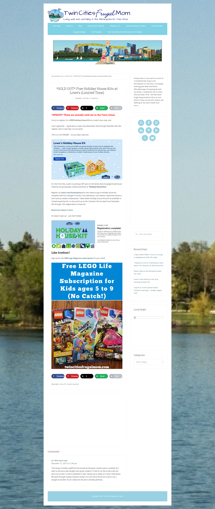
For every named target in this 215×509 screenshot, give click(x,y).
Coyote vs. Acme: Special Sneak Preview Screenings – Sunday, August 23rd (148, 290)
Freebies (69, 384)
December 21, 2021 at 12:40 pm (64, 463)
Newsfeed (76, 384)
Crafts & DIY (62, 384)
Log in (121, 496)
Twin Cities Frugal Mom (107, 52)
